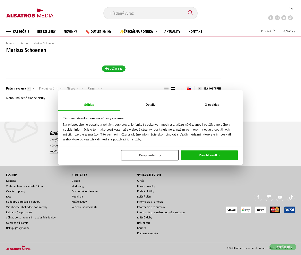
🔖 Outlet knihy (98, 31)
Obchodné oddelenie (85, 191)
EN (291, 9)
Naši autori (143, 223)
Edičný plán (144, 196)
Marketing (78, 186)
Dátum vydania (16, 88)
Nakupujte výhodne (18, 228)
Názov (71, 88)
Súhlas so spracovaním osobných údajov (31, 217)
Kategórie (20, 31)
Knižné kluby (79, 201)
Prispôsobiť (147, 155)
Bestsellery (46, 31)
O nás (140, 181)
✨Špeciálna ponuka (137, 31)
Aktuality (172, 31)
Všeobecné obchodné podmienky (26, 207)
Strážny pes (115, 68)
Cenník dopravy (15, 191)
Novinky (70, 31)
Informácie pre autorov (151, 207)
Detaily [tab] (151, 104)
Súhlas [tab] (89, 104)
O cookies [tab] (212, 104)
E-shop (76, 181)
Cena (91, 88)
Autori (24, 43)
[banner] (30, 9)
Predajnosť (46, 88)
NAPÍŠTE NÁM (285, 247)
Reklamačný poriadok (19, 212)
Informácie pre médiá (150, 201)
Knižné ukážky (145, 191)
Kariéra (141, 228)
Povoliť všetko (209, 155)
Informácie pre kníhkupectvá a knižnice (161, 212)
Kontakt (195, 31)
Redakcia (77, 196)
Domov (10, 43)
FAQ (8, 196)
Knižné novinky (146, 186)
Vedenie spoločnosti (84, 207)
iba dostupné (212, 88)
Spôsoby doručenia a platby (23, 201)
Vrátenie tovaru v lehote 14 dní (24, 186)
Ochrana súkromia (17, 223)
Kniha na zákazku (147, 233)
